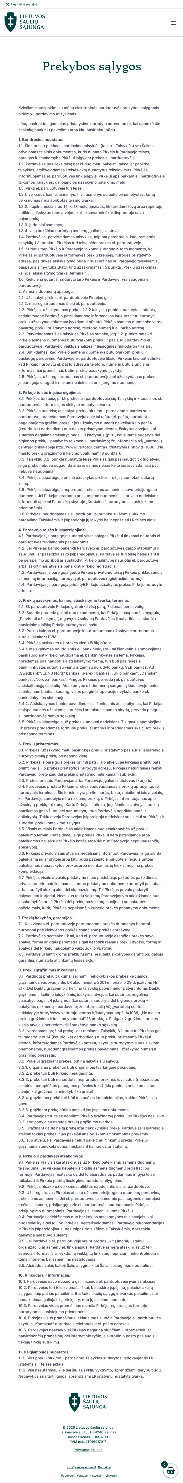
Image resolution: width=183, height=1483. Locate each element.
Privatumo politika (88, 1450)
